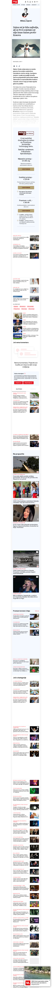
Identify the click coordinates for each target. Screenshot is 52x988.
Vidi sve (37, 611)
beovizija (24, 309)
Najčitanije (19, 389)
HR (37, 1)
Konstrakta (30, 306)
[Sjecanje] (25, 2)
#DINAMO (28, 4)
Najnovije (33, 389)
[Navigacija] (32, 2)
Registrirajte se (28, 382)
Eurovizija (31, 309)
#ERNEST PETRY (16, 4)
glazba (16, 306)
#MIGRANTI (34, 4)
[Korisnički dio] (30, 2)
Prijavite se (18, 382)
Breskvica (23, 306)
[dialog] (37, 976)
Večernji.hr (15, 2)
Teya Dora (17, 309)
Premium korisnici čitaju (21, 611)
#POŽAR (23, 4)
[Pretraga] (28, 2)
